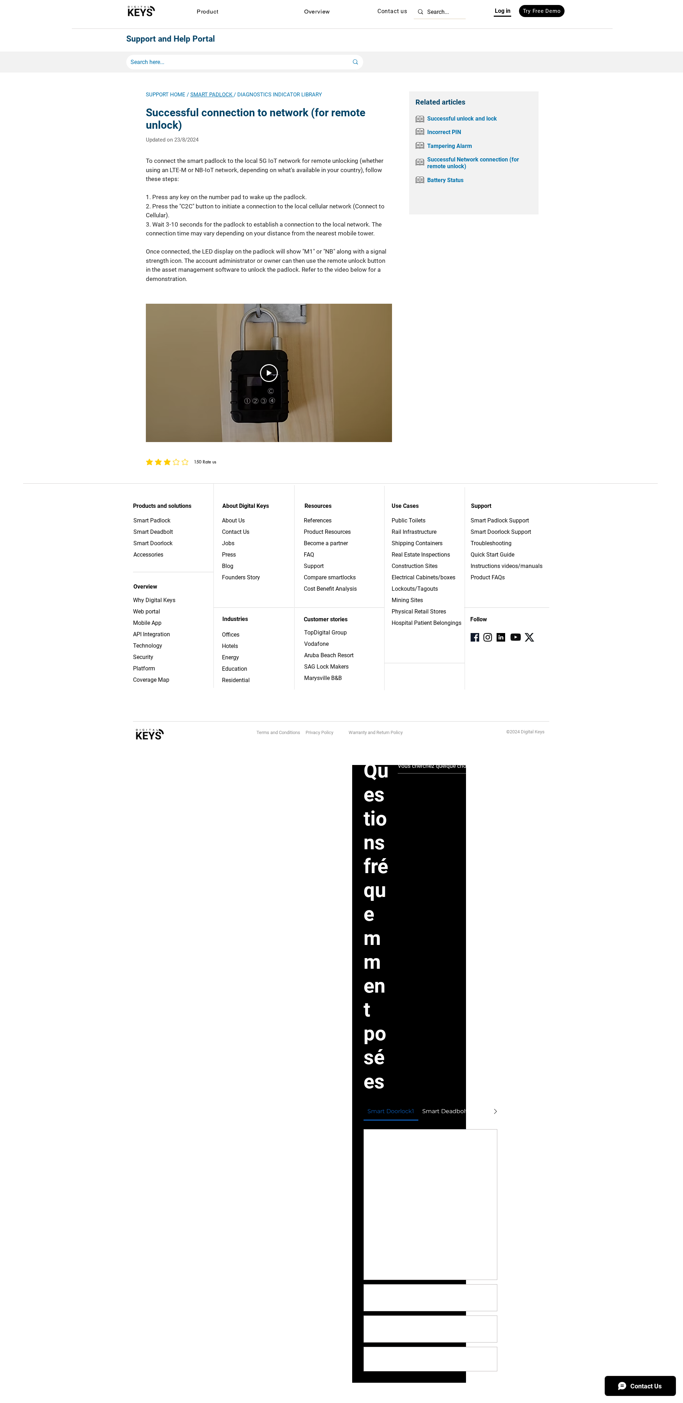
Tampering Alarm (449, 146)
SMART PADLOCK (212, 94)
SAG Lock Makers (326, 666)
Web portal (147, 611)
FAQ (309, 554)
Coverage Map (151, 679)
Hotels (230, 646)
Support (314, 566)
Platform (144, 668)
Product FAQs (488, 577)
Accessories (148, 554)
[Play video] (269, 373)
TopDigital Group (325, 632)
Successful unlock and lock (462, 118)
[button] (207, 11)
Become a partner (326, 543)
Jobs (228, 543)
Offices (230, 634)
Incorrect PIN (444, 132)
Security (143, 657)
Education (234, 668)
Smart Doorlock (153, 543)
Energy (230, 657)
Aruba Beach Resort (329, 655)
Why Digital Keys (154, 600)
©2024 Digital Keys (525, 731)
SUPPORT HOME (165, 94)
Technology (147, 645)
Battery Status (445, 180)
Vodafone (316, 644)
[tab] (391, 1111)
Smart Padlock (151, 520)
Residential (236, 680)
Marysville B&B (323, 678)
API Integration (151, 634)
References (318, 520)
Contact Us (235, 531)
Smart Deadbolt (153, 531)
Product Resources (327, 531)
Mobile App (147, 623)
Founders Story (241, 577)
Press (229, 554)
